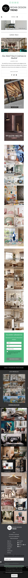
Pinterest (21, 544)
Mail (20, 546)
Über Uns (9, 541)
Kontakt (8, 548)
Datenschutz (9, 550)
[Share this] (11, 75)
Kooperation (9, 544)
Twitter (20, 542)
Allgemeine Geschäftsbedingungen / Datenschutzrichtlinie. (12, 355)
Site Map (9, 552)
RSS (25, 544)
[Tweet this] (14, 75)
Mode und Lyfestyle (14, 538)
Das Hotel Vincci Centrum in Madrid (14, 57)
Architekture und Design (14, 534)
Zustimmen (14, 575)
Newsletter (9, 546)
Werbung (9, 543)
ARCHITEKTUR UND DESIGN (9, 53)
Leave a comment (14, 71)
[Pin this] (16, 75)
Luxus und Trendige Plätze (14, 536)
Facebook (21, 540)
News (14, 532)
